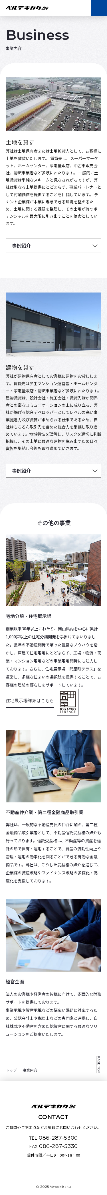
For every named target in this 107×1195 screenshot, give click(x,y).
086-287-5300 (53, 1138)
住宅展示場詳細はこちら (30, 700)
